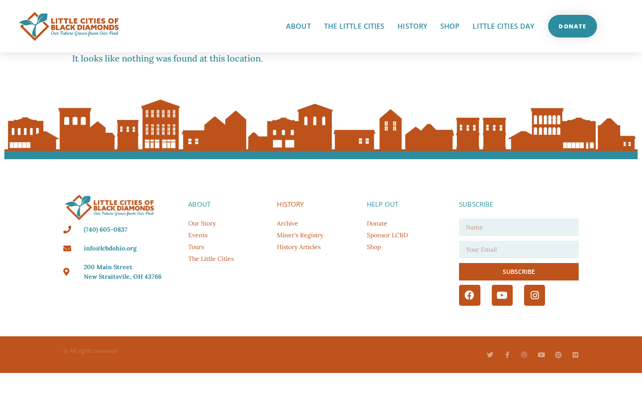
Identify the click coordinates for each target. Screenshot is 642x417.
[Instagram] (534, 295)
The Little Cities (354, 26)
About (298, 26)
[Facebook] (469, 295)
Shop (449, 26)
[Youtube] (502, 295)
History (412, 26)
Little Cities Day (503, 26)
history (290, 204)
